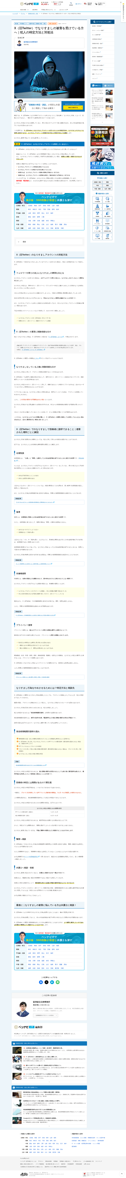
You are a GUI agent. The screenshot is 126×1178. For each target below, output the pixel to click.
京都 (38, 220)
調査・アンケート (96, 74)
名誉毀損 (74, 1140)
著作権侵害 (101, 1140)
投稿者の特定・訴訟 (33, 13)
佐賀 (34, 228)
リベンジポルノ (96, 52)
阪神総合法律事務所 (31, 42)
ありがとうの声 (64, 9)
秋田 (48, 205)
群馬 (53, 209)
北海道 (30, 205)
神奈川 (35, 209)
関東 (107, 182)
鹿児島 (57, 228)
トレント (94, 78)
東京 (29, 209)
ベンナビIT (15, 13)
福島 (57, 205)
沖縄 (62, 228)
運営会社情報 (48, 1161)
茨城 (48, 209)
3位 (24, 1065)
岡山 (38, 224)
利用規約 (56, 1161)
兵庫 (34, 220)
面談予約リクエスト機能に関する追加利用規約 (55, 1166)
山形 (53, 205)
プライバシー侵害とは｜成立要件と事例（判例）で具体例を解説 (32, 677)
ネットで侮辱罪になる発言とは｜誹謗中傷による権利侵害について (33, 564)
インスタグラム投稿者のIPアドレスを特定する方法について (42, 1074)
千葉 (44, 209)
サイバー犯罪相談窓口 (31, 857)
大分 (47, 228)
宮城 (44, 205)
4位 (24, 1074)
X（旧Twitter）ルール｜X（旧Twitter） (32, 349)
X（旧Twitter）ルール (55, 337)
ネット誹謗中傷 (96, 34)
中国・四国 (97, 189)
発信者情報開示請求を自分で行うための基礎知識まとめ (30, 765)
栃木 (57, 209)
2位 (24, 1056)
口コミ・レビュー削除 (98, 30)
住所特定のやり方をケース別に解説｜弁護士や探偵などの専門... (41, 1101)
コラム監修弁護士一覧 (88, 1161)
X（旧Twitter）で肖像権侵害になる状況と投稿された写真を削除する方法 (35, 615)
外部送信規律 (79, 1164)
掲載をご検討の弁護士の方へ (27, 1164)
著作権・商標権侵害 (97, 56)
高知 (65, 224)
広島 (43, 224)
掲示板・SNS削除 (97, 26)
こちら (37, 358)
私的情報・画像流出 (97, 48)
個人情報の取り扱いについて (52, 1164)
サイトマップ (99, 1161)
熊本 (43, 228)
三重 (43, 217)
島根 (34, 224)
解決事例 (35, 9)
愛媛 (60, 224)
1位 (24, 1048)
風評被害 (74, 1146)
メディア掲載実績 (40, 1164)
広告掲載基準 (70, 1164)
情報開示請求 (91, 1137)
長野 (38, 213)
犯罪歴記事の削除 (86, 1143)
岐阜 (34, 217)
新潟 (34, 213)
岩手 (39, 205)
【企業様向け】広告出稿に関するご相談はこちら (31, 1166)
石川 (47, 213)
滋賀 (43, 220)
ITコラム (23, 13)
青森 (35, 205)
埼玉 (39, 209)
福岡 (29, 228)
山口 (47, 224)
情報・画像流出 (82, 1140)
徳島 (51, 224)
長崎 (38, 228)
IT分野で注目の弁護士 (98, 65)
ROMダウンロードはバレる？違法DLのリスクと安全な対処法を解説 (97, 107)
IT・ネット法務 (96, 61)
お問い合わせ (87, 1164)
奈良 (47, 220)
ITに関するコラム (77, 1161)
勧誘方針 (63, 1164)
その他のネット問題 (97, 69)
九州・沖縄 (107, 189)
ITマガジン (40, 1161)
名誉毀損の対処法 (96, 39)
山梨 (29, 213)
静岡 (38, 217)
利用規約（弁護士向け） (65, 1161)
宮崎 (51, 228)
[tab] (96, 85)
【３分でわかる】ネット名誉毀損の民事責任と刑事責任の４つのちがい (34, 502)
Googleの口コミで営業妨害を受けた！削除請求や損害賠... (40, 1118)
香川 (56, 224)
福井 (51, 213)
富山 (43, 213)
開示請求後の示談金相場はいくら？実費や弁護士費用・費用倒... (41, 1092)
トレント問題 (96, 1143)
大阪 (29, 220)
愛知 (29, 217)
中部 (97, 185)
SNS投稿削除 (75, 1137)
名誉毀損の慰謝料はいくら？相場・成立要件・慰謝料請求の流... (43, 1048)
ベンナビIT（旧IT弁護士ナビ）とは (28, 1161)
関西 (107, 185)
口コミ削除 (83, 1137)
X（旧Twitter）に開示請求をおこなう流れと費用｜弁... (40, 1056)
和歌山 (52, 220)
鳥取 (29, 224)
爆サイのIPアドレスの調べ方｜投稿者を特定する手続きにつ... (42, 1065)
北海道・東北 (97, 182)
